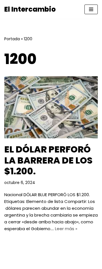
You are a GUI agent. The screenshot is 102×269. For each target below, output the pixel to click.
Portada (12, 39)
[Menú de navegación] (91, 9)
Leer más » (66, 229)
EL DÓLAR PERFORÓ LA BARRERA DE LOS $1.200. (48, 160)
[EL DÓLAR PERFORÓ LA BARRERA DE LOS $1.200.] (51, 107)
